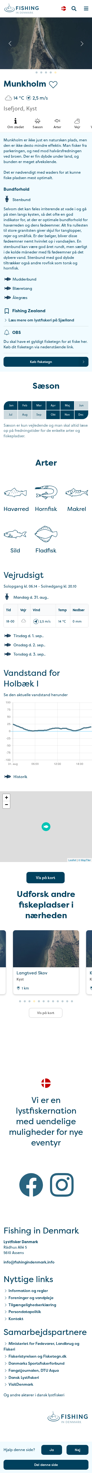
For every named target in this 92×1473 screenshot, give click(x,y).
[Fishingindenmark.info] (67, 1418)
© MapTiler (84, 860)
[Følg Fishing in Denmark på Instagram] (61, 1186)
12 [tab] (72, 1001)
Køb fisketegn (41, 361)
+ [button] (6, 797)
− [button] (6, 805)
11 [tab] (67, 1001)
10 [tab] (62, 1001)
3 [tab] (46, 72)
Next (82, 43)
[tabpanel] (46, 43)
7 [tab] (48, 1001)
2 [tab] (41, 72)
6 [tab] (43, 1001)
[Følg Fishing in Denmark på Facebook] (31, 1186)
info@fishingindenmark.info (29, 1262)
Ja (52, 1450)
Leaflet (72, 860)
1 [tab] (36, 72)
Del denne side (46, 1464)
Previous (10, 43)
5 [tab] (55, 72)
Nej (77, 1450)
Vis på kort (45, 877)
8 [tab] (53, 1001)
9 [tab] (58, 1001)
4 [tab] (51, 72)
